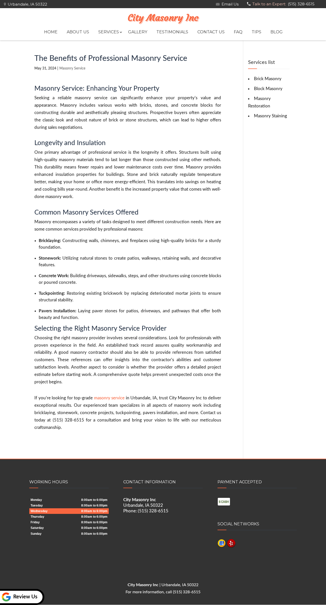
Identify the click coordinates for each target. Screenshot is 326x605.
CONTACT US (211, 32)
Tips (256, 32)
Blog (276, 32)
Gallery (137, 32)
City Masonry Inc (163, 17)
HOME (51, 32)
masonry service (109, 398)
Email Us (229, 4)
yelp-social (231, 543)
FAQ (238, 32)
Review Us (25, 596)
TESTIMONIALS (172, 32)
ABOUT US (78, 32)
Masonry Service (72, 68)
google (222, 543)
